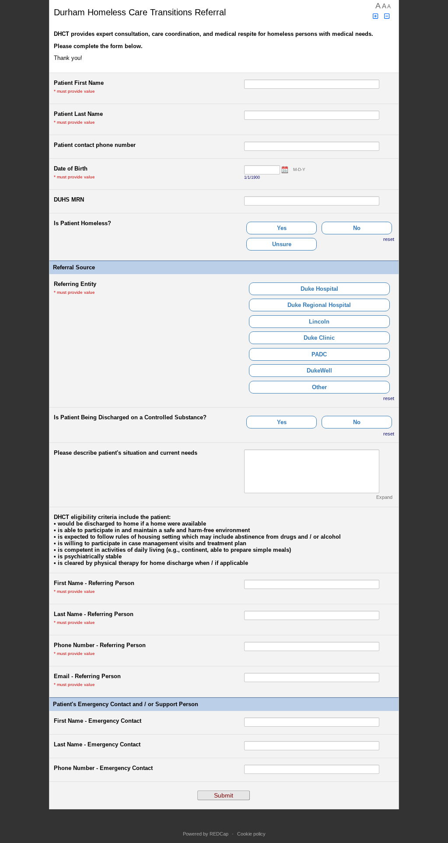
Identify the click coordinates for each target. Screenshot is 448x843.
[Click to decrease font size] (387, 16)
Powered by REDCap (205, 833)
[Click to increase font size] (375, 16)
